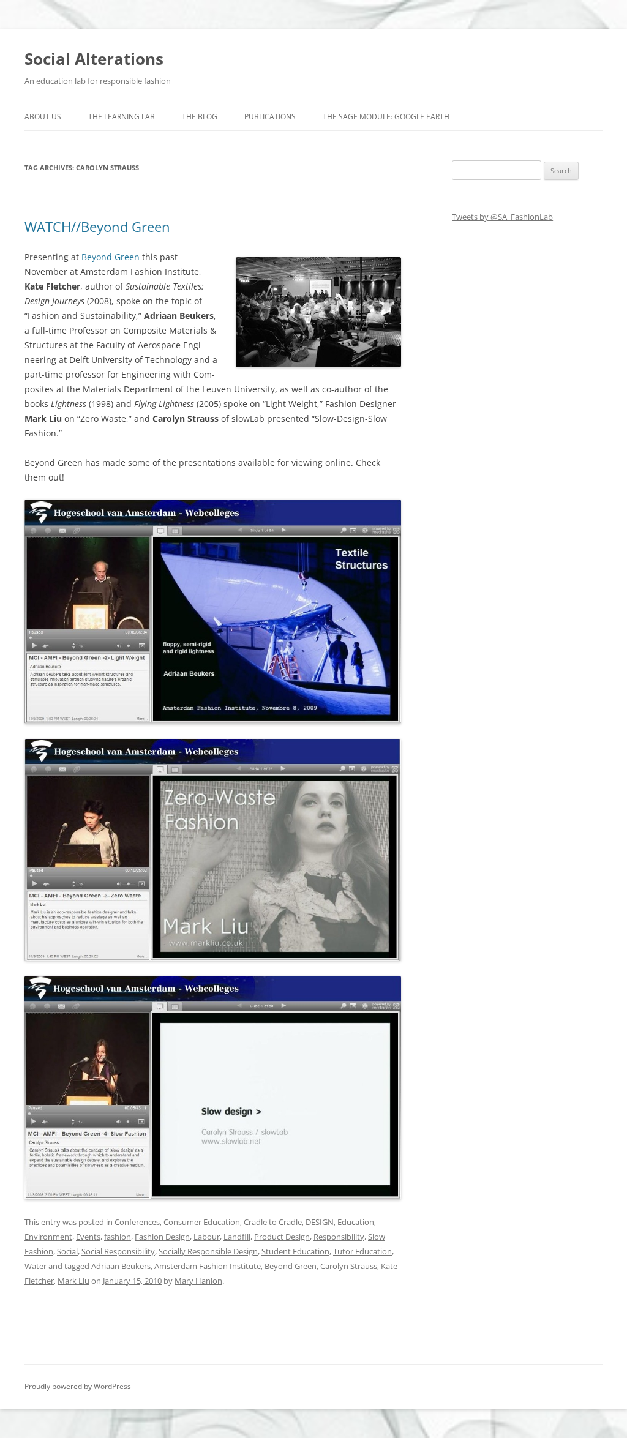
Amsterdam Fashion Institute (207, 1265)
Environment (48, 1236)
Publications (270, 116)
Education (355, 1221)
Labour (206, 1236)
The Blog (199, 116)
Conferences (137, 1221)
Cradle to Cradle (273, 1221)
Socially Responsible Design (208, 1251)
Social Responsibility (118, 1251)
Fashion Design (162, 1236)
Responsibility (339, 1236)
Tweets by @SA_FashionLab (502, 216)
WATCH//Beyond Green (97, 226)
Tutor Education (362, 1251)
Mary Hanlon (198, 1280)
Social (67, 1251)
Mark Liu (73, 1280)
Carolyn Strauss (348, 1265)
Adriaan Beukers (121, 1265)
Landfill (236, 1236)
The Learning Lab (121, 116)
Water (35, 1265)
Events (88, 1236)
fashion (117, 1236)
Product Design (282, 1236)
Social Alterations (93, 59)
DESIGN (320, 1221)
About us (42, 116)
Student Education (295, 1251)
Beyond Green (111, 257)
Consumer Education (201, 1221)
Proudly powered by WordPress (77, 1386)
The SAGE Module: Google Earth (386, 116)
